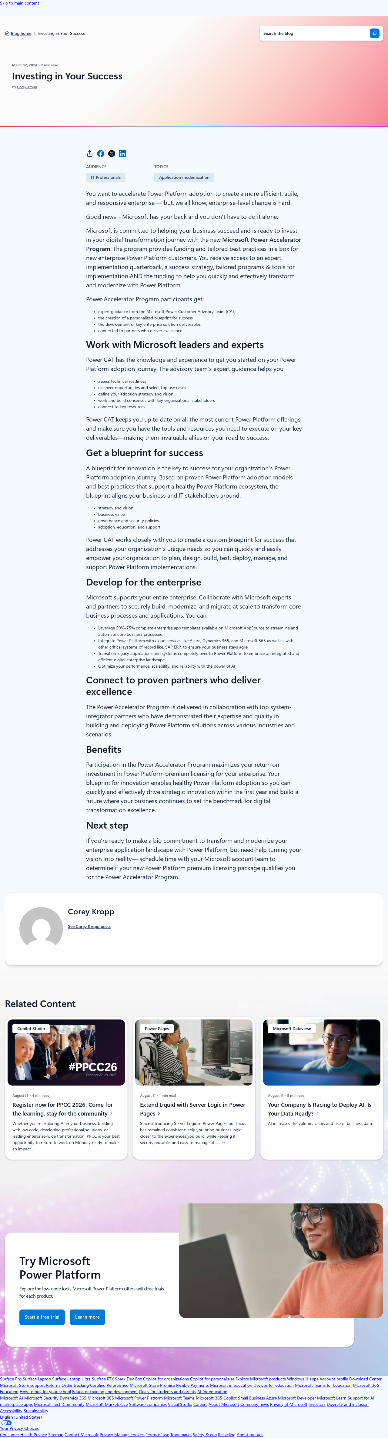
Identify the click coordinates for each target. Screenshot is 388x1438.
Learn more (87, 1319)
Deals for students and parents (167, 1391)
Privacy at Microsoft (288, 1404)
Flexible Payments (192, 1385)
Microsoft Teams (179, 1398)
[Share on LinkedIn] (122, 153)
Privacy (107, 1434)
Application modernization (184, 177)
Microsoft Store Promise (152, 1385)
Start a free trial (42, 1317)
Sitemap (55, 1434)
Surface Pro (11, 1378)
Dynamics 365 (73, 1398)
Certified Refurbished (109, 1385)
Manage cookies (129, 1434)
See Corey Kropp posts (89, 926)
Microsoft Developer (297, 1398)
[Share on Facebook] (100, 153)
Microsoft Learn (331, 1398)
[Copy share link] (89, 153)
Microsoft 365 (101, 1398)
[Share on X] (111, 153)
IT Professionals (106, 177)
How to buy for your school (45, 1391)
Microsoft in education (231, 1385)
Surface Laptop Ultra (71, 1378)
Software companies (148, 1404)
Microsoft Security (41, 1398)
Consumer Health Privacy (23, 1434)
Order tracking (75, 1385)
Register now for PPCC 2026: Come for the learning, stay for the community (62, 1109)
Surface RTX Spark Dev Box (117, 1378)
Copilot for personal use (212, 1378)
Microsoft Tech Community (59, 1404)
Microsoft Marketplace (107, 1404)
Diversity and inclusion (348, 1404)
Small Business (251, 1398)
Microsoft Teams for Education (323, 1385)
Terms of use (157, 1434)
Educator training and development (105, 1391)
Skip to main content (19, 3)
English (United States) (21, 1417)
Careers (200, 1404)
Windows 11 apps (302, 1378)
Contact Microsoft (82, 1434)
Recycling (227, 1434)
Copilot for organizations (166, 1378)
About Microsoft (224, 1404)
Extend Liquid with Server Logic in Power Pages (192, 1109)
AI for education (212, 1391)
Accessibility (11, 1410)
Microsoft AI (11, 1398)
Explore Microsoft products (261, 1378)
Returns (53, 1385)
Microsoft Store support (22, 1385)
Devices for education (273, 1385)
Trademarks (181, 1434)
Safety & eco (205, 1434)
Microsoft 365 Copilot (216, 1398)
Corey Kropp (27, 87)
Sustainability (36, 1410)
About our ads (250, 1434)
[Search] (375, 33)
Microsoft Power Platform (139, 1398)
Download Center (365, 1378)
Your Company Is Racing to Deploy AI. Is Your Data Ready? (319, 1109)
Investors (317, 1404)
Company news (254, 1404)
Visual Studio (180, 1404)
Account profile (333, 1378)
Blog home (21, 33)
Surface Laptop (37, 1378)
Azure (271, 1398)
